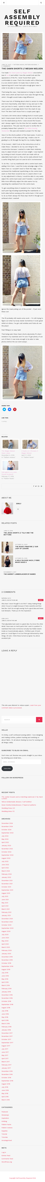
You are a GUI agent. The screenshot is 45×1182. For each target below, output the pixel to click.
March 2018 (6, 1023)
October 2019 (6, 963)
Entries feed (6, 1155)
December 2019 (7, 957)
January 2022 (6, 877)
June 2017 (5, 1052)
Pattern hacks (19, 64)
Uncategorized (7, 1140)
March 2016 (6, 1100)
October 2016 (6, 1077)
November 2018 (7, 998)
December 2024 (7, 823)
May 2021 (5, 903)
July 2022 (5, 861)
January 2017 (6, 1068)
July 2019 (5, 972)
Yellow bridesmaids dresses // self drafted (16, 802)
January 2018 (6, 1030)
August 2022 (6, 858)
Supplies (5, 1131)
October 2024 (6, 829)
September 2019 (7, 966)
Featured (5, 1112)
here (7, 75)
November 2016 (7, 1074)
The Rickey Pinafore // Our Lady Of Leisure (26, 547)
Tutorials (5, 1137)
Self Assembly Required (22, 17)
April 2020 (5, 944)
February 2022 (7, 874)
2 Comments (6, 66)
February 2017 (6, 1065)
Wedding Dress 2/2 (8, 808)
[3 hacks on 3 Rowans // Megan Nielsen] (30, 444)
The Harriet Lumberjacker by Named (20, 574)
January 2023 (6, 845)
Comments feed (7, 1159)
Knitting (4, 1121)
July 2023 (5, 836)
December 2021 (7, 880)
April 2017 (5, 1058)
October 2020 (6, 925)
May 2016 (5, 1093)
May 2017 (5, 1055)
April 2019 (5, 982)
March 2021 (6, 909)
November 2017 (7, 1036)
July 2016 (5, 1087)
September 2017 (7, 1042)
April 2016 (5, 1096)
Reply (40, 600)
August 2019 (6, 969)
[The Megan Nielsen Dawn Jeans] (10, 444)
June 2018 (5, 1014)
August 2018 (6, 1007)
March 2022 (6, 871)
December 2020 (7, 918)
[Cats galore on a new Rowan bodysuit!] (10, 465)
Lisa (3, 618)
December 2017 (7, 1033)
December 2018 (7, 995)
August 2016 (6, 1084)
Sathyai (4, 598)
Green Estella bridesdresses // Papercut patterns (19, 805)
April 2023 (5, 842)
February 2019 (6, 988)
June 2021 (5, 899)
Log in (4, 1152)
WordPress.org (7, 1162)
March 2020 (6, 947)
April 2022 (5, 868)
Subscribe (7, 768)
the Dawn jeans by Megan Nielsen (21, 73)
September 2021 (7, 890)
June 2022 (5, 864)
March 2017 (6, 1061)
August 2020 (6, 931)
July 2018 (5, 1011)
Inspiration (5, 1118)
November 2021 (7, 883)
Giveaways (5, 1115)
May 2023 (5, 839)
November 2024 (7, 826)
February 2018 (6, 1027)
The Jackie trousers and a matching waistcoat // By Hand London (22, 797)
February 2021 (6, 912)
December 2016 (7, 1071)
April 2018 (5, 1020)
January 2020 (6, 953)
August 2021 (6, 893)
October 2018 (6, 1001)
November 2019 (7, 960)
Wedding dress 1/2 (8, 811)
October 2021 (6, 887)
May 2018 (5, 1017)
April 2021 (5, 906)
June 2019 (5, 976)
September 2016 (7, 1081)
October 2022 (6, 852)
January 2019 (6, 992)
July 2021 (5, 896)
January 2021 (6, 915)
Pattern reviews (31, 64)
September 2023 (7, 833)
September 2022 (7, 855)
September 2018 (7, 1004)
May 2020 (5, 941)
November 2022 (7, 849)
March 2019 (6, 985)
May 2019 (5, 979)
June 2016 (5, 1090)
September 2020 (8, 928)
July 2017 (5, 1049)
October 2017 (6, 1039)
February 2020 (7, 950)
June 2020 (5, 938)
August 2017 (6, 1046)
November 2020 (7, 922)
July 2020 (5, 934)
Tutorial (4, 1134)
